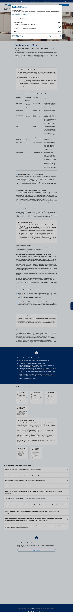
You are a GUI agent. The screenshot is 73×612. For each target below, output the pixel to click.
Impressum (25, 14)
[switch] (59, 22)
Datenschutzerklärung (16, 14)
